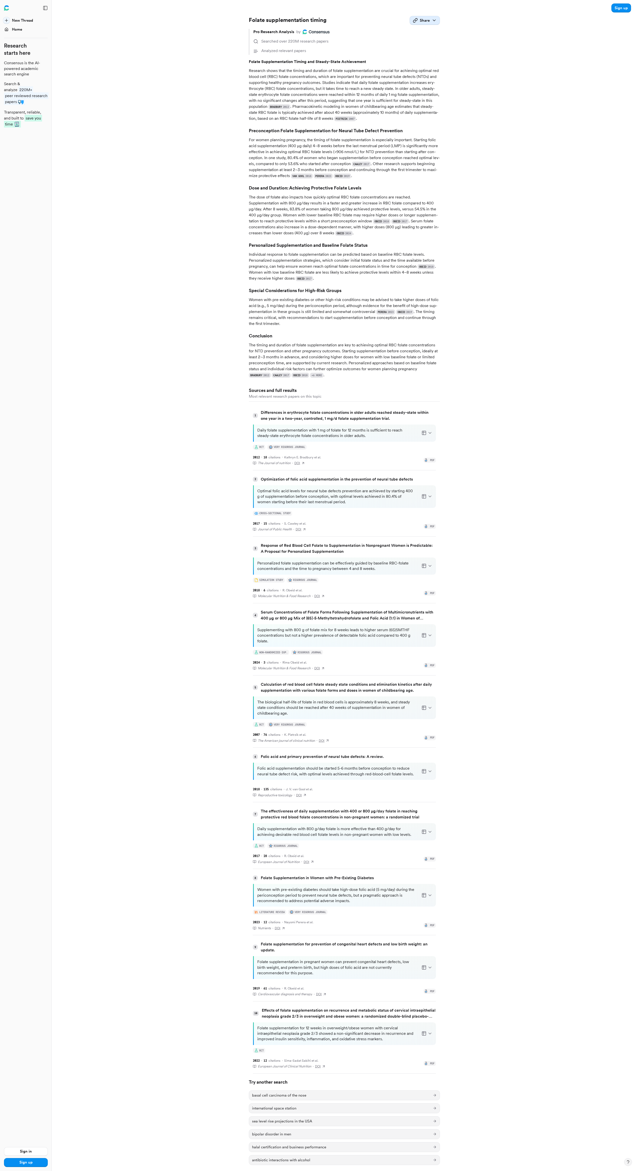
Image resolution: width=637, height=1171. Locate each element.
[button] (621, 7)
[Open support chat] (628, 1162)
